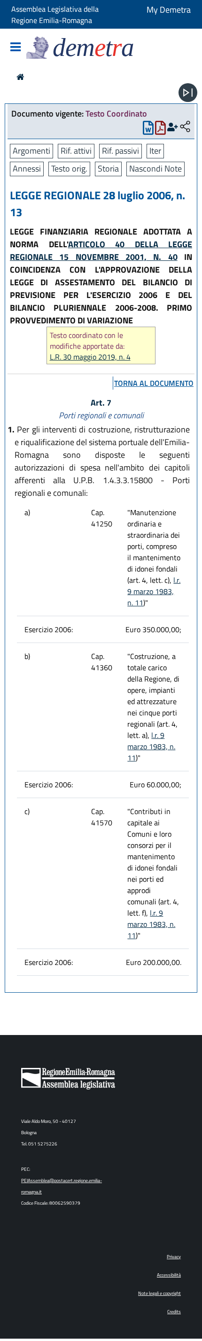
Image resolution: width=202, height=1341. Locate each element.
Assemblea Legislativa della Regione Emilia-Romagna (55, 14)
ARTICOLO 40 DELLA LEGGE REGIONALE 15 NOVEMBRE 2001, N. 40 (101, 250)
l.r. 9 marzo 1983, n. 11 (153, 591)
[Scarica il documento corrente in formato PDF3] (160, 130)
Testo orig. (69, 168)
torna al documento (154, 383)
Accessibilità (169, 1274)
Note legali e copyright (159, 1293)
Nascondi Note (155, 168)
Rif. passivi (120, 150)
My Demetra (169, 9)
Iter (155, 150)
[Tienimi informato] (172, 127)
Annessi (27, 168)
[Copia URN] (185, 127)
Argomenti (31, 150)
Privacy (174, 1256)
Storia (108, 168)
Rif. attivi (76, 150)
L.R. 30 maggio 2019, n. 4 (90, 357)
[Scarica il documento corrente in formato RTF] (148, 130)
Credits (174, 1311)
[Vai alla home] (20, 77)
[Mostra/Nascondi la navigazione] (15, 48)
